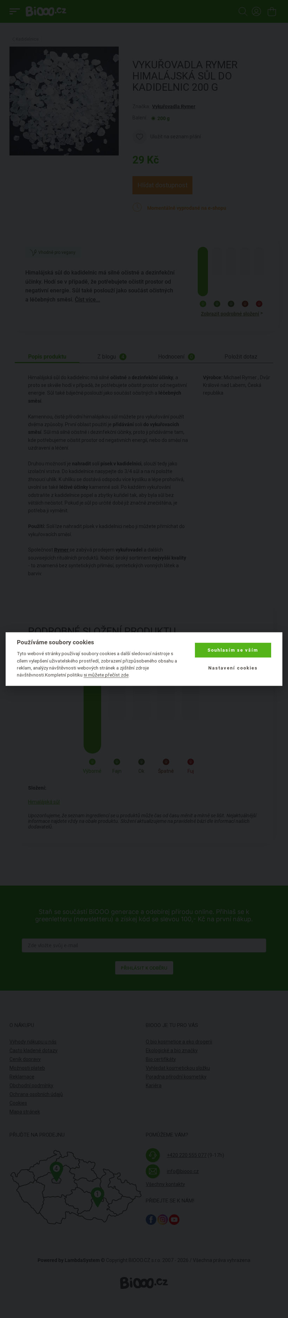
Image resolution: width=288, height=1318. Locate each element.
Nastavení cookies (233, 667)
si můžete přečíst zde (106, 675)
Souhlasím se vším (233, 650)
